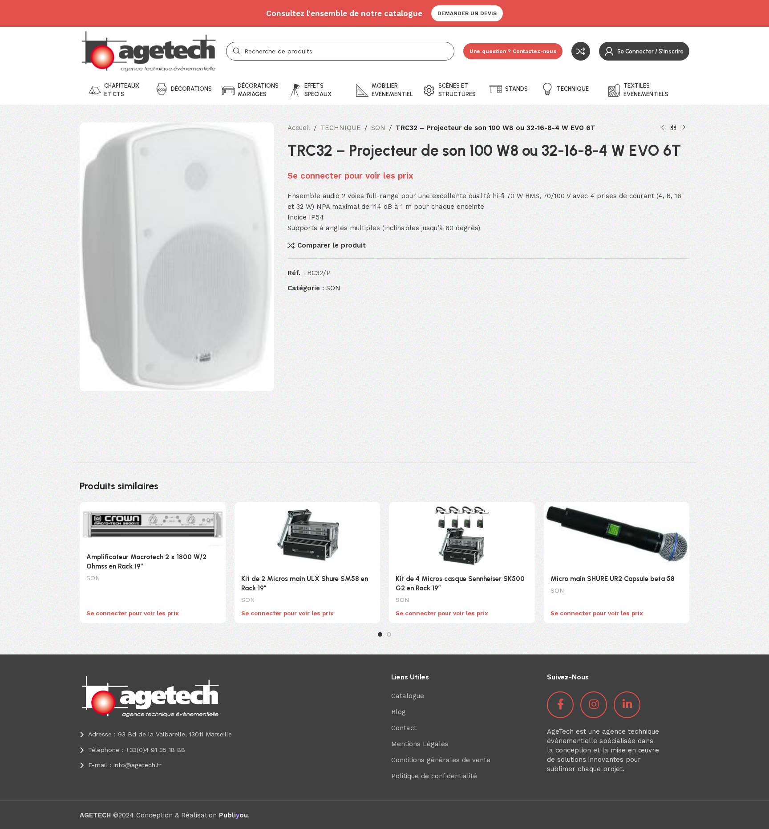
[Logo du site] (148, 51)
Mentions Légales (420, 744)
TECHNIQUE (340, 128)
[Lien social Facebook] (560, 704)
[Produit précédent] (662, 127)
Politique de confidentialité (434, 776)
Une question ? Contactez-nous (512, 51)
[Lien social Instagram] (593, 704)
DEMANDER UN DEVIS (467, 13)
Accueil (298, 128)
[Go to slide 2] (389, 634)
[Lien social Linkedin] (627, 704)
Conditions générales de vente (440, 760)
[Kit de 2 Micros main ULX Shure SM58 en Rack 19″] (307, 535)
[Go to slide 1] (380, 634)
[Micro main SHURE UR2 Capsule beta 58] (617, 535)
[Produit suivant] (684, 127)
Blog (398, 712)
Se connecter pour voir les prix (350, 176)
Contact (404, 728)
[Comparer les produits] (581, 51)
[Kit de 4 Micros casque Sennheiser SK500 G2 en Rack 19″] (462, 535)
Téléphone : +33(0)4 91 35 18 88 (136, 749)
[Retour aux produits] (673, 127)
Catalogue (407, 696)
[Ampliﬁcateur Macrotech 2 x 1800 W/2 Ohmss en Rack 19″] (153, 524)
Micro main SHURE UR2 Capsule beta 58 (612, 579)
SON (378, 128)
